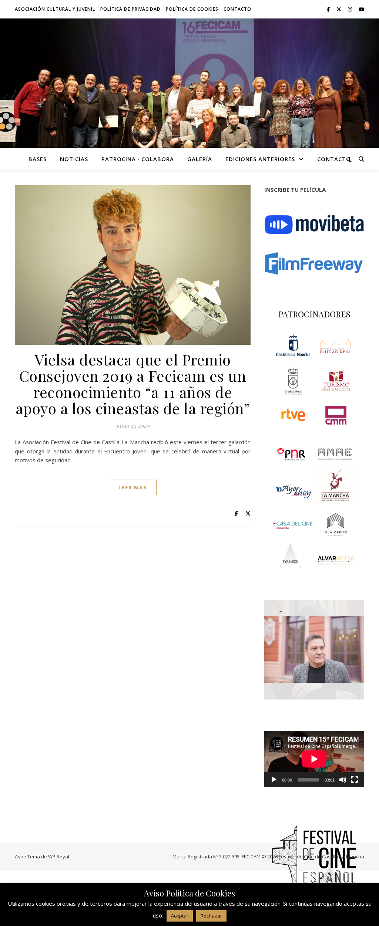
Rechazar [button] (211, 915)
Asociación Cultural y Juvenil (55, 9)
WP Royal (58, 856)
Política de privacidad (130, 9)
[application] (314, 759)
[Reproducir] (274, 779)
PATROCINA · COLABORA (137, 159)
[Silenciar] (342, 779)
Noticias (74, 159)
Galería (199, 159)
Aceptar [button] (179, 915)
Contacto (237, 9)
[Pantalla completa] (354, 779)
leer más (132, 487)
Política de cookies (192, 9)
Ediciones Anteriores (260, 159)
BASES (37, 159)
